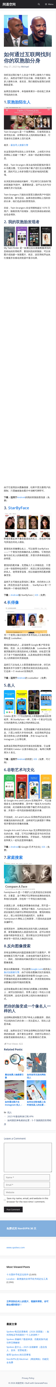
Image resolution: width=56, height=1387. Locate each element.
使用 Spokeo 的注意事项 (19, 1354)
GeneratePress (41, 1383)
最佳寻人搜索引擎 (19, 145)
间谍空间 (9, 4)
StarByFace (18, 507)
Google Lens (36, 969)
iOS (36, 594)
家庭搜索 (15, 857)
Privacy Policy (28, 1378)
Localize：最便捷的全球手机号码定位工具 (27, 1278)
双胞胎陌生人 (19, 102)
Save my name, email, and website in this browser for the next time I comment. (27, 1200)
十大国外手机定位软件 (18, 1274)
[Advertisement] (28, 372)
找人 (9, 1112)
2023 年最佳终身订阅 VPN (20, 1116)
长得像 (13, 602)
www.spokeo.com (16, 1247)
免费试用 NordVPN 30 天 (21, 1228)
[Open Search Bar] (38, 4)
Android (21, 497)
